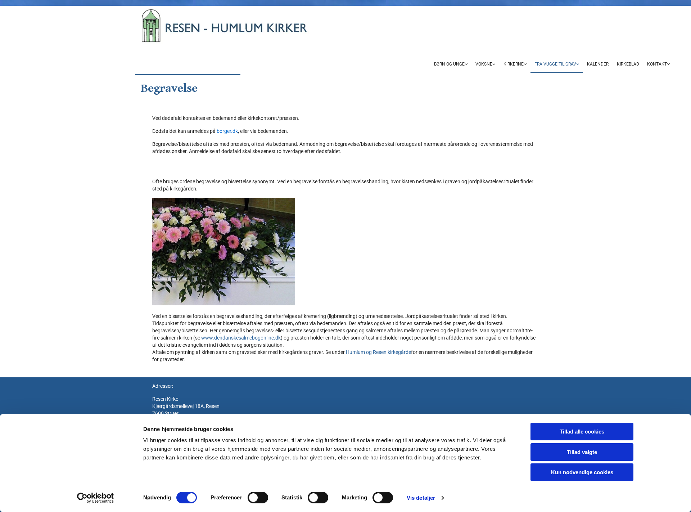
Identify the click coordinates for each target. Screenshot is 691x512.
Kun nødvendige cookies (582, 472)
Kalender (598, 64)
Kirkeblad (628, 64)
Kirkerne (513, 64)
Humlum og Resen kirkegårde (378, 352)
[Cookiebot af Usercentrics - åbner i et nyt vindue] (95, 498)
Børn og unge (449, 64)
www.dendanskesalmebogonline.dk (241, 338)
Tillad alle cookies (582, 431)
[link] (450, 65)
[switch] (258, 497)
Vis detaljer (421, 498)
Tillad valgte (582, 452)
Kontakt (657, 64)
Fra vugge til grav (555, 64)
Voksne (483, 64)
